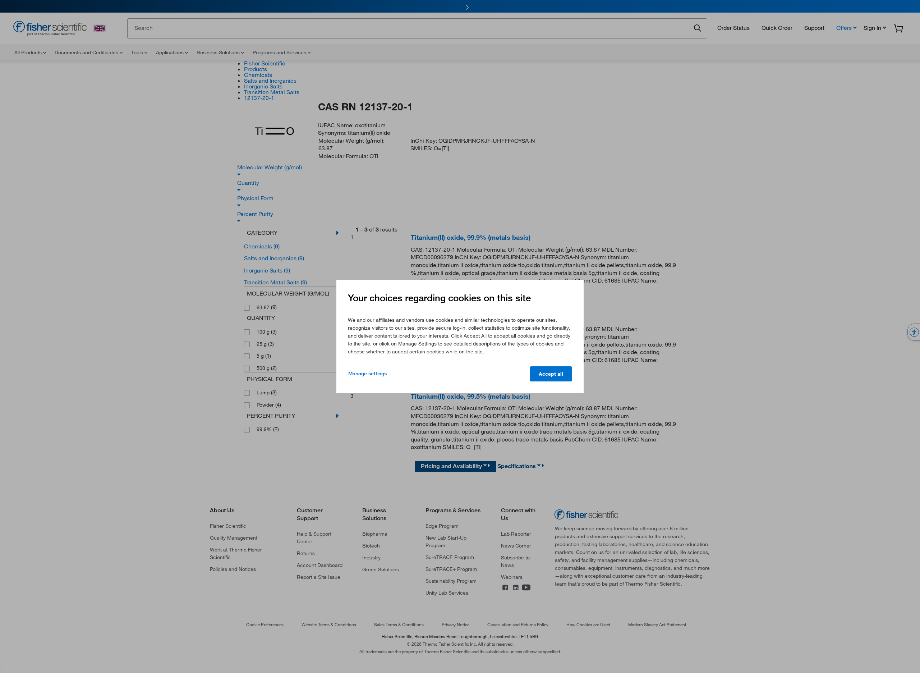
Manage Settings (367, 373)
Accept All (551, 374)
